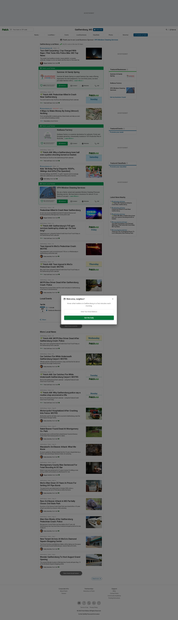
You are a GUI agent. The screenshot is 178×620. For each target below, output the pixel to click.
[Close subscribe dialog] (113, 299)
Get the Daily (89, 318)
